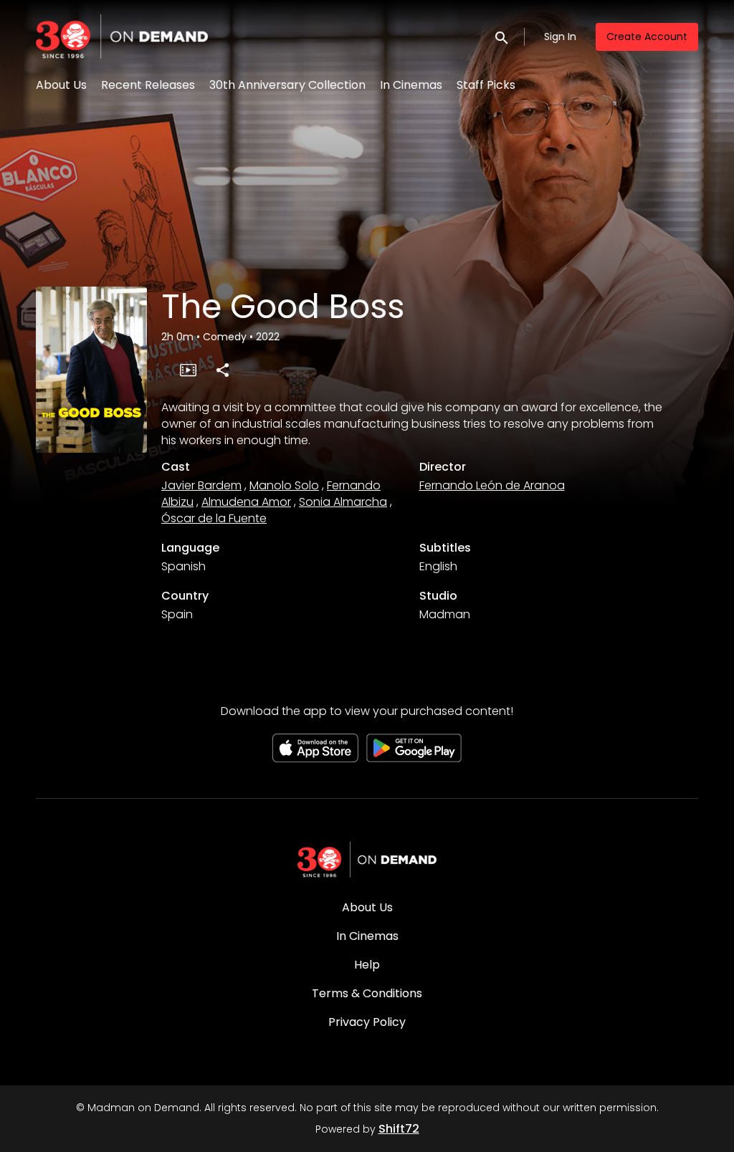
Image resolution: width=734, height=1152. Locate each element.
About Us (61, 85)
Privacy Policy (367, 1022)
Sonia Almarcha (343, 502)
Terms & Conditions (367, 993)
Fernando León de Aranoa (492, 485)
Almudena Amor (246, 502)
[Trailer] (188, 370)
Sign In (560, 36)
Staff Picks (486, 85)
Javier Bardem (201, 485)
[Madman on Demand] (367, 860)
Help (367, 964)
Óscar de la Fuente (214, 518)
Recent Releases (148, 85)
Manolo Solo (284, 485)
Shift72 (398, 1128)
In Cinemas (411, 85)
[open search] (502, 36)
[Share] (222, 370)
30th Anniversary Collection (287, 85)
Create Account (646, 36)
